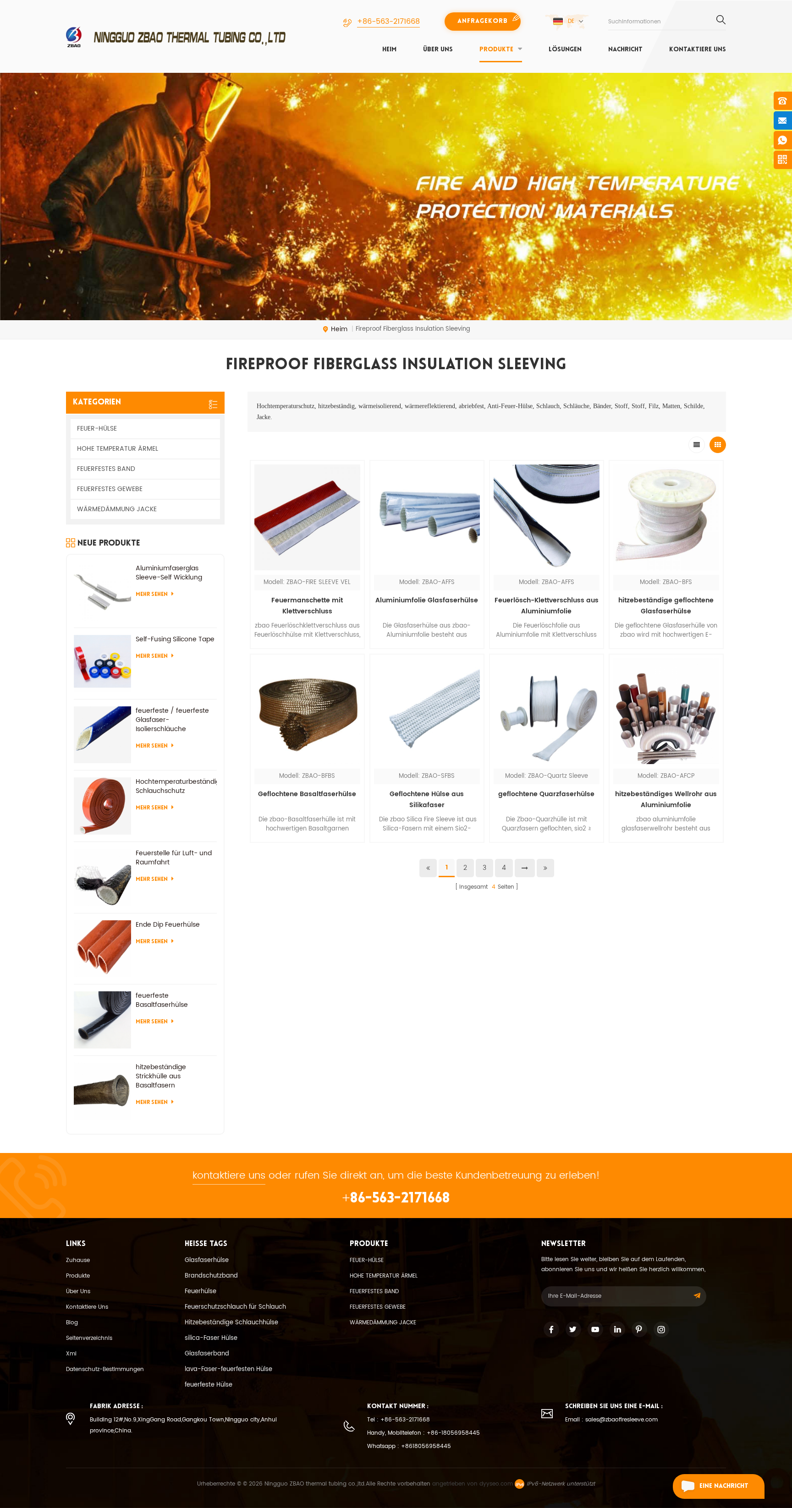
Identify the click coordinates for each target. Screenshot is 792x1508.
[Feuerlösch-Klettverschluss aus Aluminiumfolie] (547, 517)
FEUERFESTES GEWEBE (110, 489)
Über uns (438, 49)
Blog (72, 1322)
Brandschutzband (211, 1276)
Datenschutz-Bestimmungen (105, 1369)
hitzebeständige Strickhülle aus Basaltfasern (161, 1076)
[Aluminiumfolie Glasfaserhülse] (427, 517)
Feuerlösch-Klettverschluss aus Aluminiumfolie (547, 606)
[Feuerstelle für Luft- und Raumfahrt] (102, 877)
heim (389, 49)
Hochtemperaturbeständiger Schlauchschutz (176, 786)
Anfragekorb (482, 21)
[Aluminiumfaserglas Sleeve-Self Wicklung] (102, 592)
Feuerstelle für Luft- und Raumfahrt (174, 858)
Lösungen (565, 49)
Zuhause (78, 1260)
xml (71, 1354)
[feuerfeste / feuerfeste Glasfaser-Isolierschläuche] (102, 735)
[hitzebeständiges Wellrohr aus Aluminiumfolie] (666, 711)
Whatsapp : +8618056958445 (409, 1446)
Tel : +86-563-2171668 (398, 1419)
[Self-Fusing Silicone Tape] (102, 663)
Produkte (496, 49)
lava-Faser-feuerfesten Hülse (228, 1369)
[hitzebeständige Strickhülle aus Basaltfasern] (102, 1091)
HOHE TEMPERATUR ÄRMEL (117, 448)
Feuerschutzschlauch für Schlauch (235, 1307)
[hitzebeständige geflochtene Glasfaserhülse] (666, 517)
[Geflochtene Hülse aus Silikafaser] (427, 711)
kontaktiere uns (697, 49)
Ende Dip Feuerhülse (168, 924)
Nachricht (625, 49)
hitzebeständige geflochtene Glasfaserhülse (666, 606)
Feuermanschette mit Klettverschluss (307, 606)
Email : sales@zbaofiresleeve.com (611, 1419)
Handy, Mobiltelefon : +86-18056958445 (423, 1433)
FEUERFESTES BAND (106, 469)
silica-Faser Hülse (211, 1338)
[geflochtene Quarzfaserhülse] (547, 711)
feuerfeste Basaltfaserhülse (162, 1000)
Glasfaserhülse (207, 1260)
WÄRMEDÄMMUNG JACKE (117, 509)
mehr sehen (307, 848)
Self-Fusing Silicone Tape (175, 639)
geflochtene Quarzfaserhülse (546, 794)
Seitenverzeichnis (89, 1338)
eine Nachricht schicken (723, 1491)
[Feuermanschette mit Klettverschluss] (307, 517)
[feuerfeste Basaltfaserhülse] (102, 1020)
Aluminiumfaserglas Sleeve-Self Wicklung (169, 573)
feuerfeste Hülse (208, 1385)
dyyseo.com (496, 1484)
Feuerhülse (200, 1291)
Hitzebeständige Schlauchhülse (231, 1323)
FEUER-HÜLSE (97, 428)
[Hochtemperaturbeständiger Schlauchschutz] (102, 806)
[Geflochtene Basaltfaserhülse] (307, 711)
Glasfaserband (207, 1354)
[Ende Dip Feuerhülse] (102, 949)
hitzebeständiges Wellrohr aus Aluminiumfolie (666, 799)
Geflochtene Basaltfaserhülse (307, 794)
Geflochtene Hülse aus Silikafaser (427, 799)
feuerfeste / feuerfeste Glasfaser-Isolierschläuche (172, 720)
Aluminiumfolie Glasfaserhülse (426, 600)
